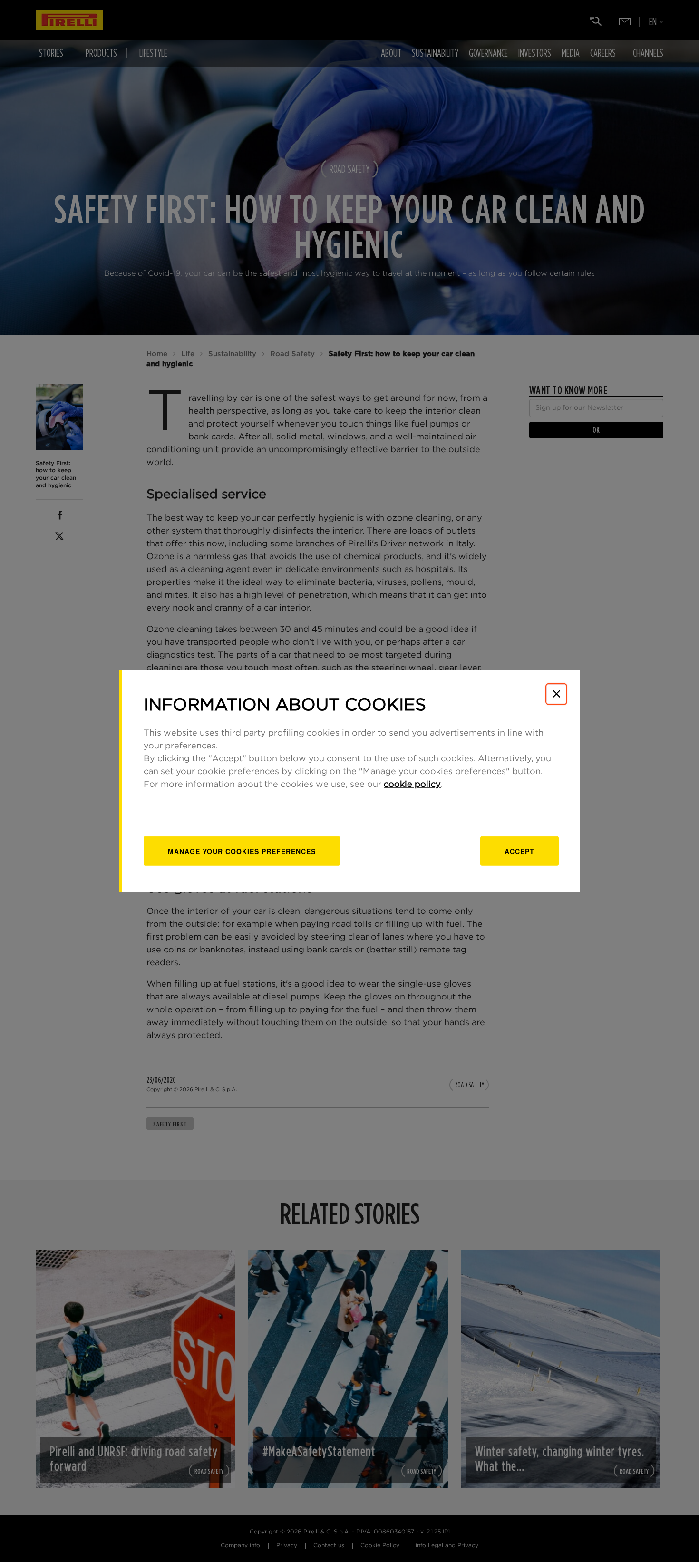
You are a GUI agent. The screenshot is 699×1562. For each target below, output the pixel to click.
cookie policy (412, 784)
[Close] (556, 693)
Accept (519, 851)
